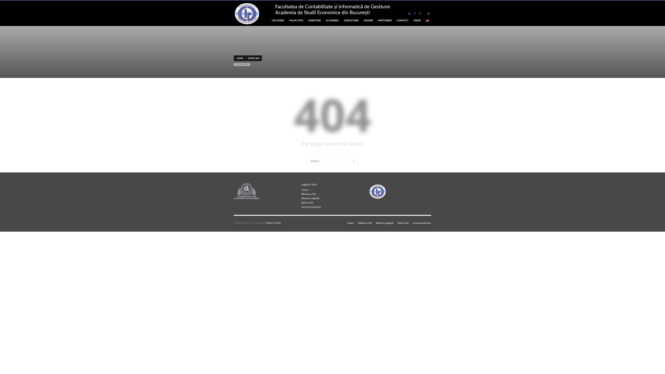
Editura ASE (307, 202)
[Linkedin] (409, 13)
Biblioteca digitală (310, 198)
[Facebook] (414, 13)
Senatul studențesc (311, 206)
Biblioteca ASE (308, 193)
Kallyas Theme (273, 222)
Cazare (304, 189)
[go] (353, 161)
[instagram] (420, 13)
